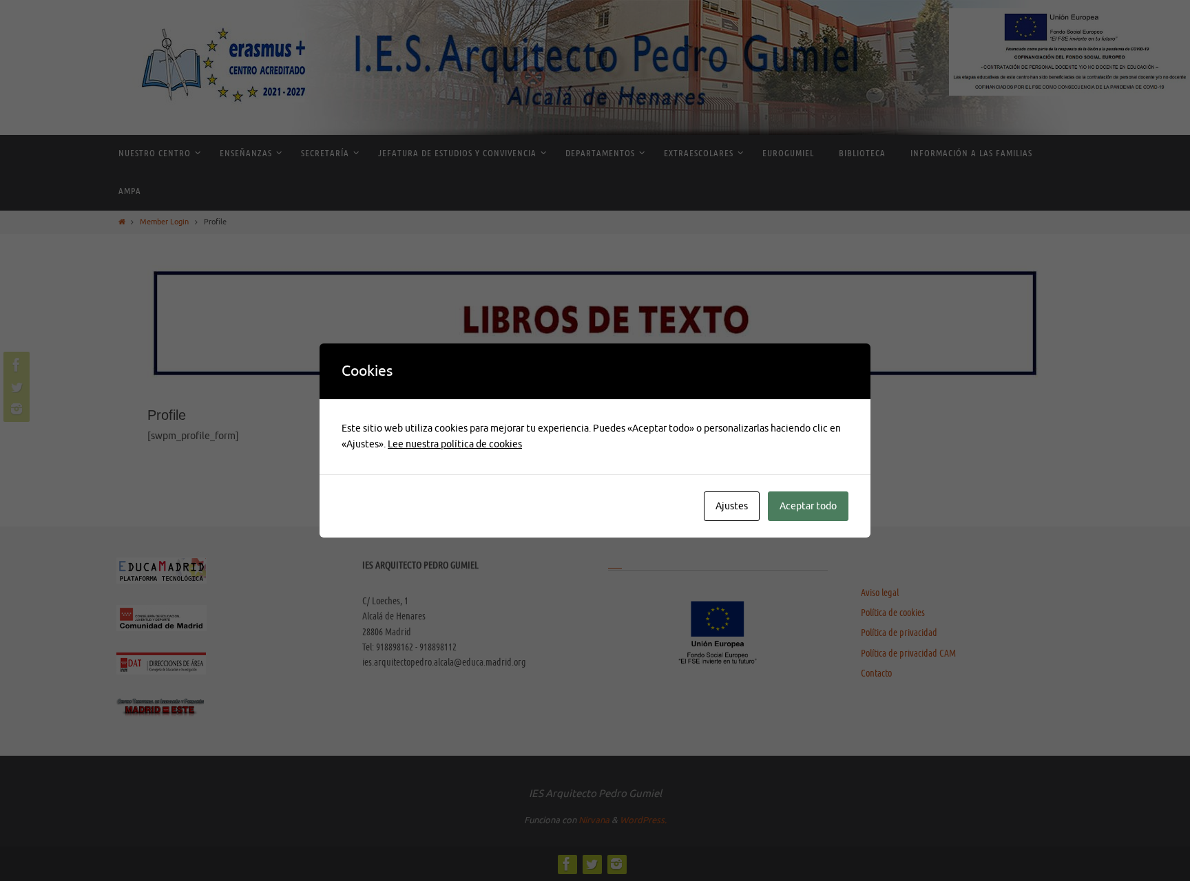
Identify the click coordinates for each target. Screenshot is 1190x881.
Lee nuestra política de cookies (455, 444)
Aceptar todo (808, 506)
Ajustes (732, 506)
